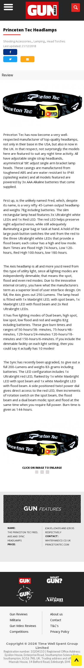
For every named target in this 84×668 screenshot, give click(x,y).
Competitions (19, 632)
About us (56, 614)
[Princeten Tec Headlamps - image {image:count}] (42, 443)
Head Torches (56, 41)
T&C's (54, 626)
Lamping (39, 41)
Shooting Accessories (17, 41)
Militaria (15, 620)
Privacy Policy (59, 632)
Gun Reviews (19, 614)
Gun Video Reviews (23, 626)
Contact (55, 620)
